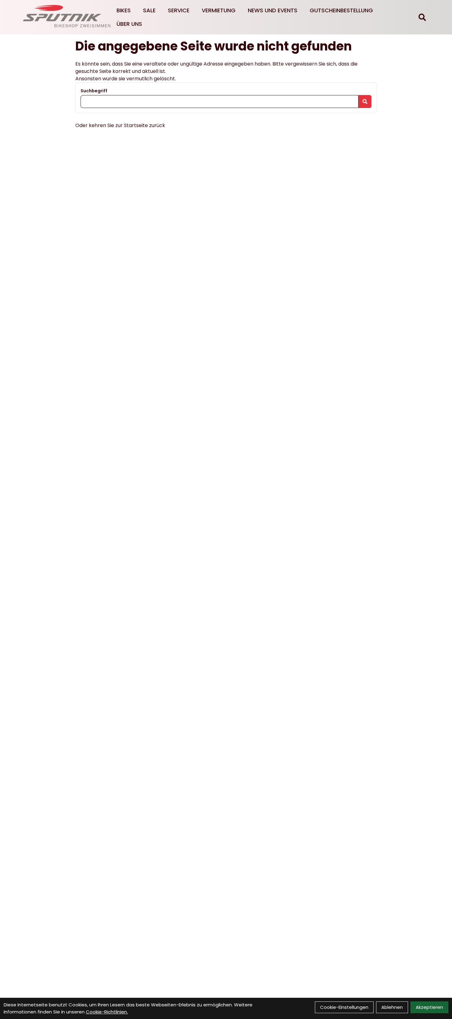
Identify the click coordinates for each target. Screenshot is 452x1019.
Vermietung (219, 10)
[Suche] (422, 17)
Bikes (124, 10)
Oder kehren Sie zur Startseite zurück (120, 125)
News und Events (272, 10)
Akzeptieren (429, 1007)
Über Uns (129, 24)
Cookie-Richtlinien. (107, 1012)
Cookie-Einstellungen (344, 1007)
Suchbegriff (94, 91)
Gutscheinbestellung (341, 10)
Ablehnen (392, 1007)
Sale (149, 10)
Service (178, 10)
